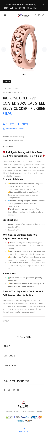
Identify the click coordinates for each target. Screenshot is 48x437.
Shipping (24, 123)
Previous (3, 49)
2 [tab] (25, 74)
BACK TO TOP (24, 431)
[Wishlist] (39, 15)
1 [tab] (23, 74)
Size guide (10, 123)
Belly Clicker (19, 140)
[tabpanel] (24, 48)
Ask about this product (15, 128)
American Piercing (17, 136)
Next (44, 49)
